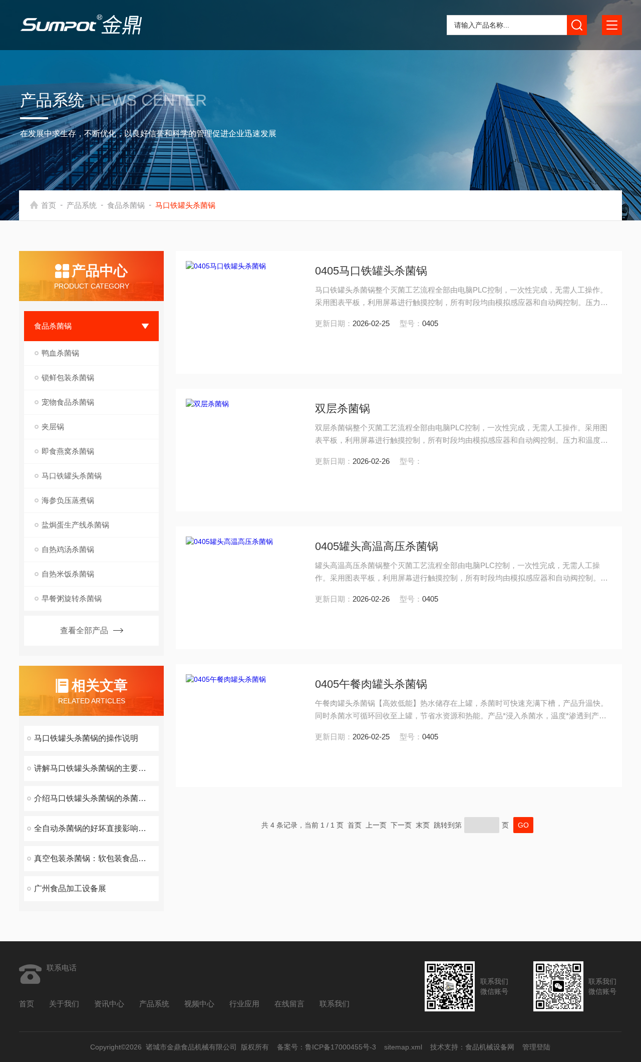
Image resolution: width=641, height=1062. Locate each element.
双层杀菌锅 (342, 408)
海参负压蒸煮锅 (68, 500)
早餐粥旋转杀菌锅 (72, 598)
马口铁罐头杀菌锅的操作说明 (86, 738)
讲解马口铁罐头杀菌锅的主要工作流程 (96, 768)
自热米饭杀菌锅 (68, 574)
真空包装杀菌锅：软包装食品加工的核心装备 (96, 858)
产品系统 (82, 205)
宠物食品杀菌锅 (68, 402)
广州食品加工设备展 (70, 888)
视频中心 (199, 1003)
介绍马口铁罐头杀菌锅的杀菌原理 (94, 798)
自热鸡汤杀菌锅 (68, 549)
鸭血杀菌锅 (60, 353)
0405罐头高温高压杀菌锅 (376, 546)
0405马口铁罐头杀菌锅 (371, 270)
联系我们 (334, 1003)
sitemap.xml (404, 1047)
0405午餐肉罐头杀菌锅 (371, 684)
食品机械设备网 (490, 1047)
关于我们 (64, 1003)
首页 (48, 205)
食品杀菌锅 (126, 205)
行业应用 (244, 1003)
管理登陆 (537, 1047)
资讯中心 (109, 1003)
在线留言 (289, 1003)
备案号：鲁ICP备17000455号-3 (327, 1047)
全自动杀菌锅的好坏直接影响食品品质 (96, 828)
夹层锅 (53, 426)
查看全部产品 (84, 630)
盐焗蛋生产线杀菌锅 (75, 524)
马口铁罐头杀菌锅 (72, 475)
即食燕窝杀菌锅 (68, 451)
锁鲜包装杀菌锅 (68, 377)
